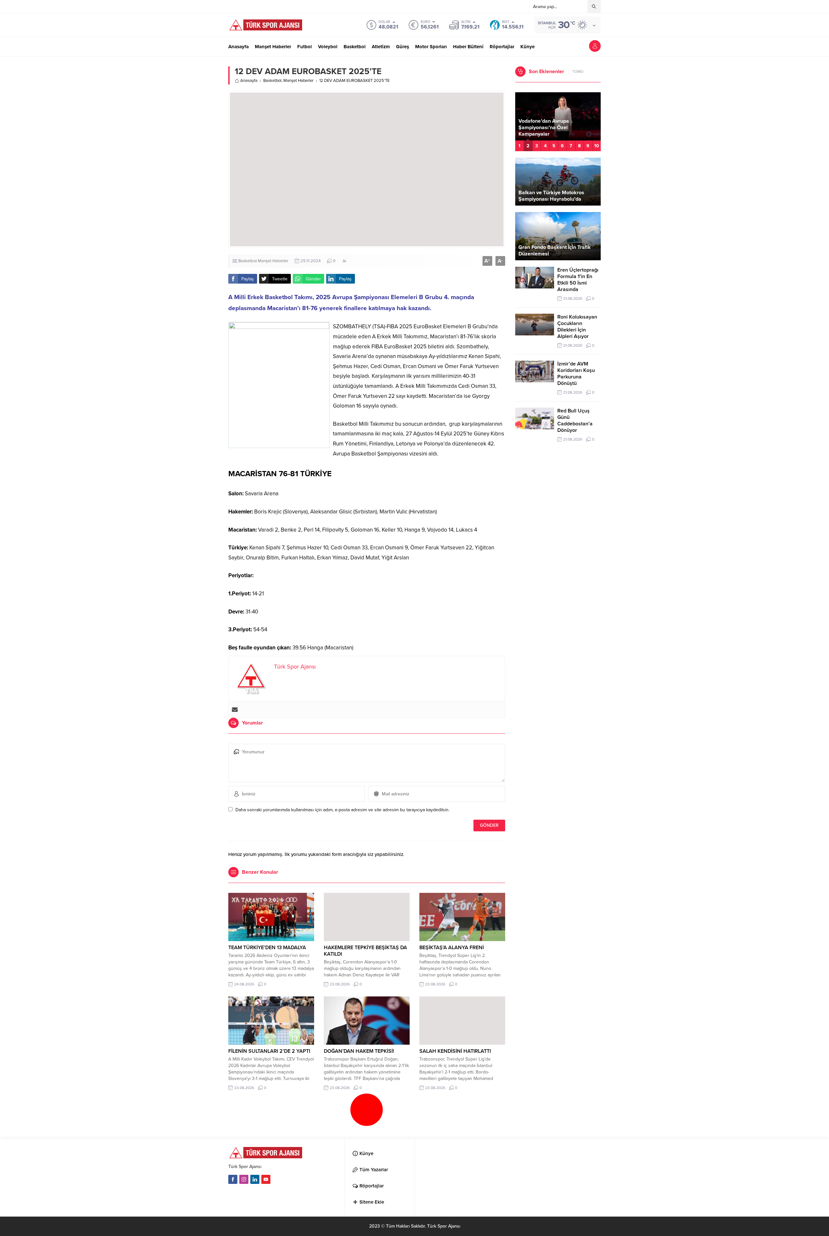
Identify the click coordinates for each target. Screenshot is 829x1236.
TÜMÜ (578, 71)
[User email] (235, 710)
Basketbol (272, 80)
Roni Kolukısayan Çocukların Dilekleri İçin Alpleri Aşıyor (577, 327)
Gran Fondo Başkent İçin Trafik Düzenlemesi (554, 250)
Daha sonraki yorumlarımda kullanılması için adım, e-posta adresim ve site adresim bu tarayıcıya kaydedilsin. (342, 810)
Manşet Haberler (298, 80)
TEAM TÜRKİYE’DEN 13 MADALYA (267, 947)
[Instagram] (243, 1179)
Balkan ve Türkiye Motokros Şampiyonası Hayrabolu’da (551, 195)
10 (596, 146)
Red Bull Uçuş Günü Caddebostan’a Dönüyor (575, 420)
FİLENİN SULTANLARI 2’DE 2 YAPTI (269, 1051)
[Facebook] (232, 1179)
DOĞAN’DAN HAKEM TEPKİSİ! (359, 1051)
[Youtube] (265, 1179)
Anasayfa (248, 80)
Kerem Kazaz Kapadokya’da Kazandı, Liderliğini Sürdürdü (551, 130)
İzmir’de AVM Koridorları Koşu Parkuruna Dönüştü (576, 374)
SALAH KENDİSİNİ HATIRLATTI (455, 1051)
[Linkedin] (254, 1179)
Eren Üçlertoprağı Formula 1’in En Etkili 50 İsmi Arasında (577, 280)
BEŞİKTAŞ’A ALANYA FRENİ (451, 947)
